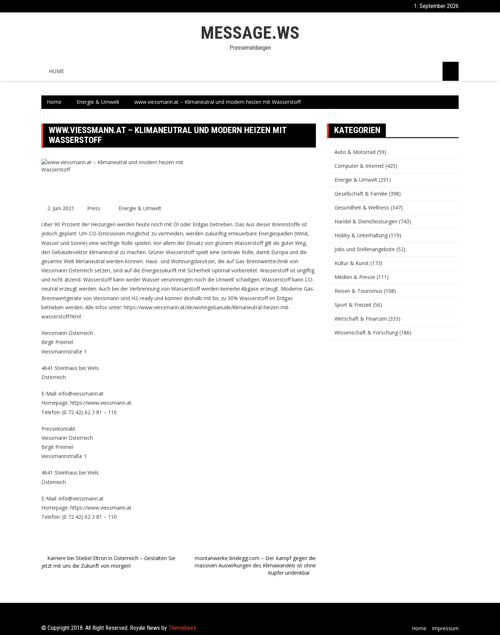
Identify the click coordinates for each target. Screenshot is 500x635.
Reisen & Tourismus (359, 290)
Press (93, 208)
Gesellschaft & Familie (361, 193)
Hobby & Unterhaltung (361, 235)
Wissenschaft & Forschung (366, 332)
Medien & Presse (355, 276)
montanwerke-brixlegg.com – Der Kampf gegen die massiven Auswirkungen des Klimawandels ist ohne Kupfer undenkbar (255, 565)
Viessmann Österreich (67, 270)
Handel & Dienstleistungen (366, 221)
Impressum (445, 628)
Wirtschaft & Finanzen (361, 318)
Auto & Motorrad (355, 151)
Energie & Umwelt (140, 208)
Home (56, 71)
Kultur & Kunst (352, 263)
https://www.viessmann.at (100, 402)
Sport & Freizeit (353, 304)
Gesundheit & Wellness (362, 207)
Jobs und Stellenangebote (365, 249)
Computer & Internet (359, 165)
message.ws (250, 32)
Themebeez (182, 627)
